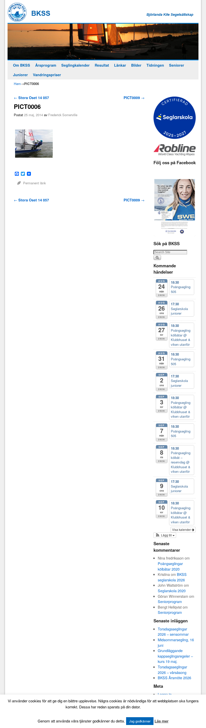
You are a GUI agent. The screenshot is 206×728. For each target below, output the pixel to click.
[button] (165, 535)
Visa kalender (182, 529)
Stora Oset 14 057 (31, 97)
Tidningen (155, 65)
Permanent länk (34, 183)
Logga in (165, 694)
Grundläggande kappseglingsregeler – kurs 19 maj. (175, 656)
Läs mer (161, 721)
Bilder (136, 65)
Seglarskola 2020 (172, 590)
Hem (17, 83)
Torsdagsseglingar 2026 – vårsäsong (172, 669)
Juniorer (20, 74)
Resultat (102, 65)
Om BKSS (21, 65)
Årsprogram (45, 65)
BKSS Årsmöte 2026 (174, 677)
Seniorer (176, 65)
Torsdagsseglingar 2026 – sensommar (173, 631)
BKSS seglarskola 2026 (172, 577)
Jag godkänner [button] (139, 721)
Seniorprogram (170, 601)
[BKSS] (103, 42)
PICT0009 (134, 97)
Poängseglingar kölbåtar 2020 (170, 566)
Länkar (120, 65)
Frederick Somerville (62, 114)
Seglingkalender (75, 65)
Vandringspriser (47, 74)
